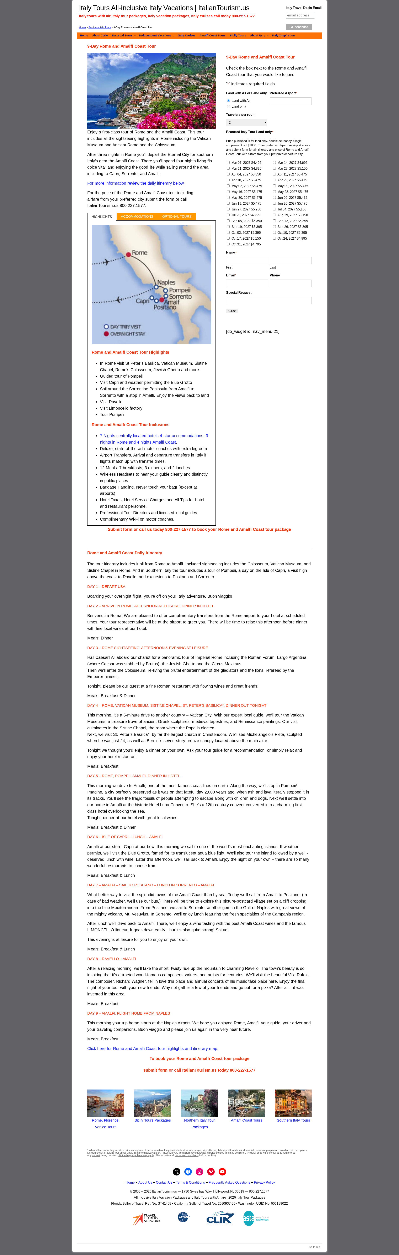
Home (82, 27)
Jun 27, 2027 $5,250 (246, 209)
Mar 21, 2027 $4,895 (246, 168)
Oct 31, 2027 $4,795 (246, 244)
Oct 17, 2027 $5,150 (246, 238)
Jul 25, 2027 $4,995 (246, 215)
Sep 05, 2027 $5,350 (247, 221)
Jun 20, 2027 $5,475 (292, 203)
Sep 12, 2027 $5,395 (292, 221)
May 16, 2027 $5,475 (247, 192)
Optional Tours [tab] (177, 216)
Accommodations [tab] (137, 216)
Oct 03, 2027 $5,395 (246, 232)
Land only (239, 106)
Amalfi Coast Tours (246, 1120)
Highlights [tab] (102, 217)
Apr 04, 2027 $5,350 (246, 174)
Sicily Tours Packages (152, 1120)
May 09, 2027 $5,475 (292, 186)
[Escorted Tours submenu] (135, 35)
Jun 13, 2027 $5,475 (246, 203)
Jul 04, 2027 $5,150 (291, 209)
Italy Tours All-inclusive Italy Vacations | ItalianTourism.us (164, 8)
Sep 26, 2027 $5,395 (292, 227)
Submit (232, 310)
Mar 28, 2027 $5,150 (292, 168)
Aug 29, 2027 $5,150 (292, 215)
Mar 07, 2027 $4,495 (246, 162)
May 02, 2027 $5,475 (247, 186)
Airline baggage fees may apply (136, 1155)
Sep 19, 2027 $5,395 (247, 227)
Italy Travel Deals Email (303, 8)
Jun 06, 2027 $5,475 (292, 197)
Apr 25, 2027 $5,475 (292, 180)
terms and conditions (186, 1155)
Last (273, 267)
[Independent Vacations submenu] (173, 35)
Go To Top (314, 1247)
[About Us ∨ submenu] (267, 35)
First (229, 267)
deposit (96, 1155)
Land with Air (241, 100)
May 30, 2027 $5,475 (247, 197)
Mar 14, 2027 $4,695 (292, 162)
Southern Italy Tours (100, 27)
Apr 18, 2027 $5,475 (246, 180)
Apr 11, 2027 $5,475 (292, 174)
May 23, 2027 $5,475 (292, 192)
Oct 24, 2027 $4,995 (292, 238)
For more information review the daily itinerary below (135, 183)
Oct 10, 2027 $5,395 (292, 232)
